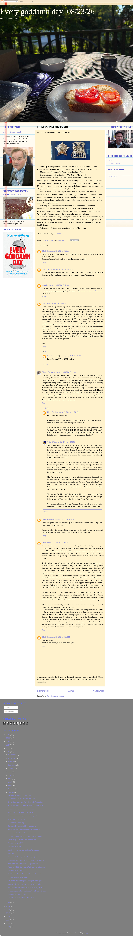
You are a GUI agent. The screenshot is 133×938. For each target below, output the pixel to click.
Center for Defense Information (92, 291)
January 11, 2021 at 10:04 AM (63, 519)
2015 (8, 920)
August (11, 768)
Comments (10, 712)
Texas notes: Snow (14, 846)
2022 (8, 748)
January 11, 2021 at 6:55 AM (59, 285)
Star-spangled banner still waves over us (22, 826)
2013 (8, 927)
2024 (8, 742)
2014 (8, 923)
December (12, 755)
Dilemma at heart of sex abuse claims (21, 809)
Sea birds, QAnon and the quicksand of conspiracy (26, 802)
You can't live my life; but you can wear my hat (24, 884)
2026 (8, 735)
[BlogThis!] (73, 240)
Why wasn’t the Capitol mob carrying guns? (23, 857)
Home (71, 690)
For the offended (114, 163)
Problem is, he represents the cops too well (23, 864)
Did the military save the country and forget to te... (26, 836)
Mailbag (11, 853)
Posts (8, 708)
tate (43, 303)
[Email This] (71, 240)
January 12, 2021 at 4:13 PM (64, 442)
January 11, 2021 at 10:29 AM (68, 412)
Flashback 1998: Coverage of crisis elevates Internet (26, 867)
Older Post (98, 690)
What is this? (112, 177)
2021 (8, 752)
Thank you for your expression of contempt (23, 850)
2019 (8, 906)
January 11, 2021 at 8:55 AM (55, 303)
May (10, 779)
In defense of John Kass (16, 819)
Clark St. (45, 251)
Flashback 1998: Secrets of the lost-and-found (24, 829)
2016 (8, 916)
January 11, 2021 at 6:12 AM (62, 269)
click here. (58, 233)
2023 (8, 745)
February (11, 789)
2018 (8, 910)
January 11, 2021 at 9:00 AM (71, 356)
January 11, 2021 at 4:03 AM (59, 251)
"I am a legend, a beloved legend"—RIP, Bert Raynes (27, 891)
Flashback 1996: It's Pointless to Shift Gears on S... (26, 805)
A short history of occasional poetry (20, 812)
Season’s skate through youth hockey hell (22, 816)
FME (44, 543)
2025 (8, 738)
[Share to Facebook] (77, 240)
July (10, 772)
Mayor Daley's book (12, 132)
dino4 (72, 933)
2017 (8, 913)
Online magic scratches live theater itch (22, 840)
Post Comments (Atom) (55, 696)
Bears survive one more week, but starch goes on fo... (27, 887)
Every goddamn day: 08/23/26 (47, 11)
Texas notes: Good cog (16, 823)
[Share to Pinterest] (78, 240)
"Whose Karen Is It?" (15, 843)
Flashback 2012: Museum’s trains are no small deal (26, 860)
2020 (8, 903)
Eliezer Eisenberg (48, 372)
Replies (47, 352)
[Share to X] (75, 240)
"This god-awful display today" (19, 877)
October (11, 762)
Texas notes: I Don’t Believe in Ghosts (21, 799)
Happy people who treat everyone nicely (22, 833)
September (12, 765)
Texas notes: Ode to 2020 (17, 894)
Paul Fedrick (47, 269)
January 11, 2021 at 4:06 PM (59, 637)
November (12, 758)
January (11, 792)
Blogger (86, 933)
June (10, 775)
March (10, 785)
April (10, 782)
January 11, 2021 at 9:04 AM (66, 372)
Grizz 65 (50, 442)
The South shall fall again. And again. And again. (25, 881)
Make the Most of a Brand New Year (21, 898)
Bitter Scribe (52, 412)
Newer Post (42, 690)
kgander (45, 285)
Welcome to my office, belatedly (19, 795)
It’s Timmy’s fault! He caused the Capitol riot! (24, 874)
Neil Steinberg (52, 356)
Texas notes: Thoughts (16, 870)
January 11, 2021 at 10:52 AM (57, 543)
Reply (44, 262)
